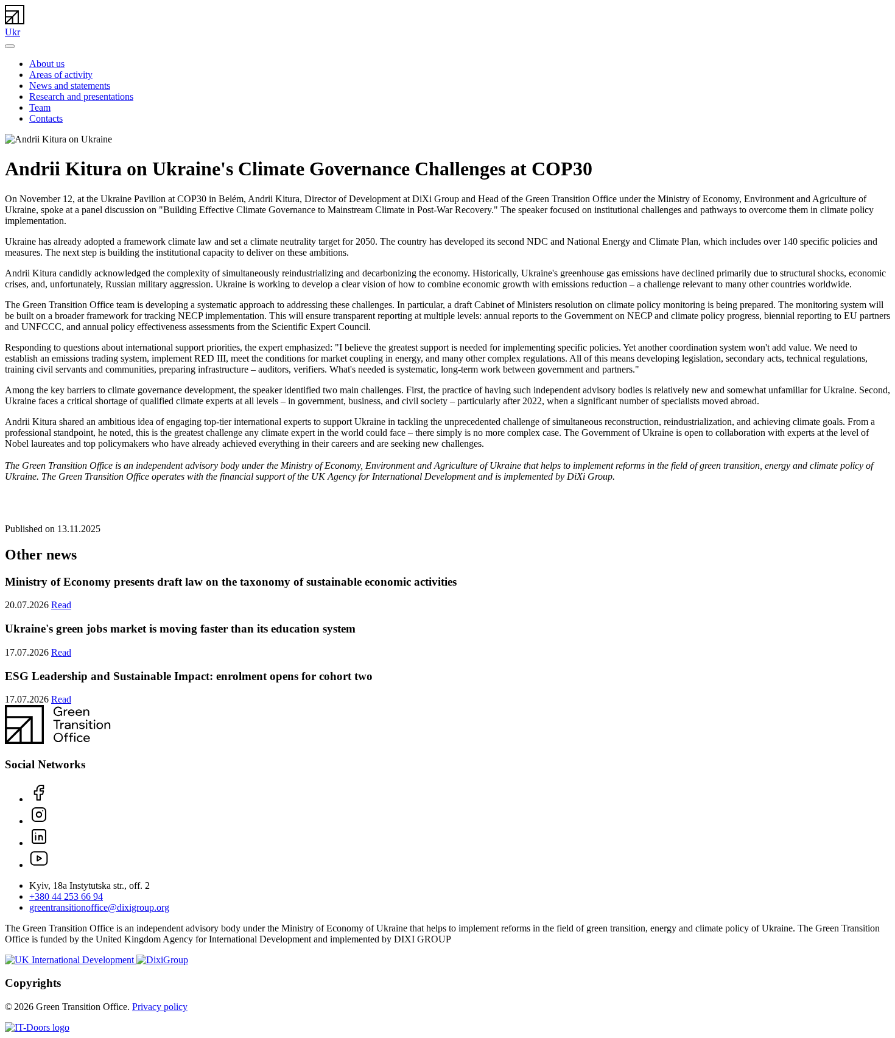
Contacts (46, 118)
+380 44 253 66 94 (66, 896)
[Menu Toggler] (10, 46)
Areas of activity (61, 74)
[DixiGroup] (162, 960)
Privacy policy (160, 1006)
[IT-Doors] (37, 1027)
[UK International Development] (70, 960)
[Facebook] (39, 799)
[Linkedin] (39, 843)
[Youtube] (39, 865)
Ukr (12, 32)
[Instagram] (39, 821)
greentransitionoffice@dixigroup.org (99, 907)
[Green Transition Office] (14, 21)
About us (47, 63)
